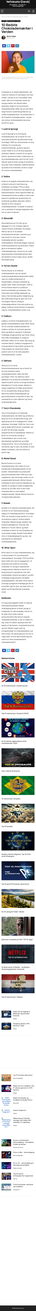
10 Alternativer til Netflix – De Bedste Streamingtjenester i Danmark (16, 968)
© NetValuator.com (18, 1308)
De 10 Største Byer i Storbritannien (15, 686)
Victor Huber (11, 36)
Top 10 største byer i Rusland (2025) (15, 713)
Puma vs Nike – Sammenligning (23, 1152)
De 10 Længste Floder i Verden (13, 912)
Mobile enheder (17, 1168)
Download (16, 1103)
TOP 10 (4, 21)
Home (3, 16)
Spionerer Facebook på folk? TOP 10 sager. (17, 940)
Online (15, 1029)
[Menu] (2, 11)
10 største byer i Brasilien (11, 799)
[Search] (29, 11)
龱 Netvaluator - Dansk (14, 21)
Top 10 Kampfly (7, 826)
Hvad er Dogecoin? (19, 1110)
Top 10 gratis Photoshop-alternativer (15, 884)
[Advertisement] (18, 83)
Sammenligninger (18, 1078)
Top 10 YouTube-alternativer (22, 1075)
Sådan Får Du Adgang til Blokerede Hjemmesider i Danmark (21, 1014)
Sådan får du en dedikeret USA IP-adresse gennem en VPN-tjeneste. (23, 1088)
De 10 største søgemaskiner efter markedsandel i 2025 (14, 742)
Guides (15, 1018)
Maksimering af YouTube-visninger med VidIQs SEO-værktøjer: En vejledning (22, 1120)
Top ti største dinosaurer (11, 771)
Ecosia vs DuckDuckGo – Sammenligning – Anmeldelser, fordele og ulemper (23, 1142)
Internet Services (18, 1147)
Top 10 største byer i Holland (12, 997)
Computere (16, 1189)
